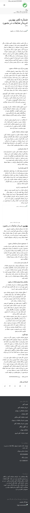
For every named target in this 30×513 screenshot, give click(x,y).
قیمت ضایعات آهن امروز (21, 433)
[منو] (5, 5)
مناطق (26, 25)
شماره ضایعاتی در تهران (21, 410)
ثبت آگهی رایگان (23, 426)
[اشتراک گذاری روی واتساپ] (15, 386)
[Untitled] (15, 35)
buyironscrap (13, 376)
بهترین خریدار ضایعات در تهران (20, 420)
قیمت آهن (25, 404)
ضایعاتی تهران (24, 430)
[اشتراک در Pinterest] (9, 386)
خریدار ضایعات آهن (23, 407)
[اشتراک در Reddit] (4, 386)
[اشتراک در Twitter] (20, 386)
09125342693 (24, 454)
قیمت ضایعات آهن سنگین (21, 417)
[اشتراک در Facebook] (25, 386)
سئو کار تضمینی (24, 502)
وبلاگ (26, 10)
